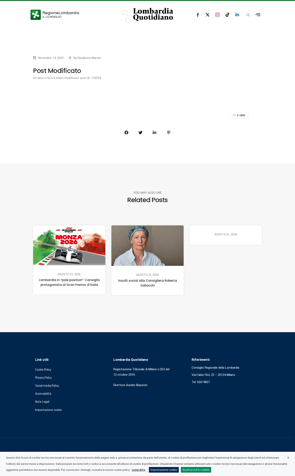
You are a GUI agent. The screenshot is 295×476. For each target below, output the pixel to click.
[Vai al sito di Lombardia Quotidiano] (148, 15)
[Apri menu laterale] (257, 15)
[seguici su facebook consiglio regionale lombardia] (197, 14)
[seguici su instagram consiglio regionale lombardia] (217, 14)
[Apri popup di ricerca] (248, 15)
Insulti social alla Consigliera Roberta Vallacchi (147, 283)
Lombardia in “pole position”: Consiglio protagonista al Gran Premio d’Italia (69, 282)
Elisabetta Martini (89, 58)
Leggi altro (138, 469)
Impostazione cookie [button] (48, 410)
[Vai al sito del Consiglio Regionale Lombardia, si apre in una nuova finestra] (70, 15)
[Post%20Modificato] (126, 133)
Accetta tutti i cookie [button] (196, 469)
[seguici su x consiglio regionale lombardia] (207, 14)
